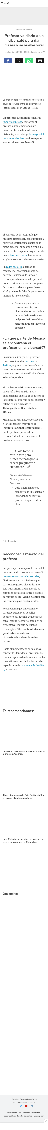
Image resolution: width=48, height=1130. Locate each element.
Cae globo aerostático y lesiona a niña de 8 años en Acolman (24, 752)
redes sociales (14, 266)
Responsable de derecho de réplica (17, 1116)
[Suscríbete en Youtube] (26, 1106)
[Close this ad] (46, 1121)
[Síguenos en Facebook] (16, 1106)
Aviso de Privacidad (31, 1112)
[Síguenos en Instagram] (31, 1106)
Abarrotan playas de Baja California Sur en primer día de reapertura (23, 797)
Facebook (30, 361)
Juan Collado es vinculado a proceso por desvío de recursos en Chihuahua (23, 841)
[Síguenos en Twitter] (20, 1106)
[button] (5, 3)
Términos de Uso (14, 1112)
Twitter (7, 365)
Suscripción (39, 1116)
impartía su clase (12, 122)
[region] (24, 15)
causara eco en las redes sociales (21, 576)
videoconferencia (17, 255)
